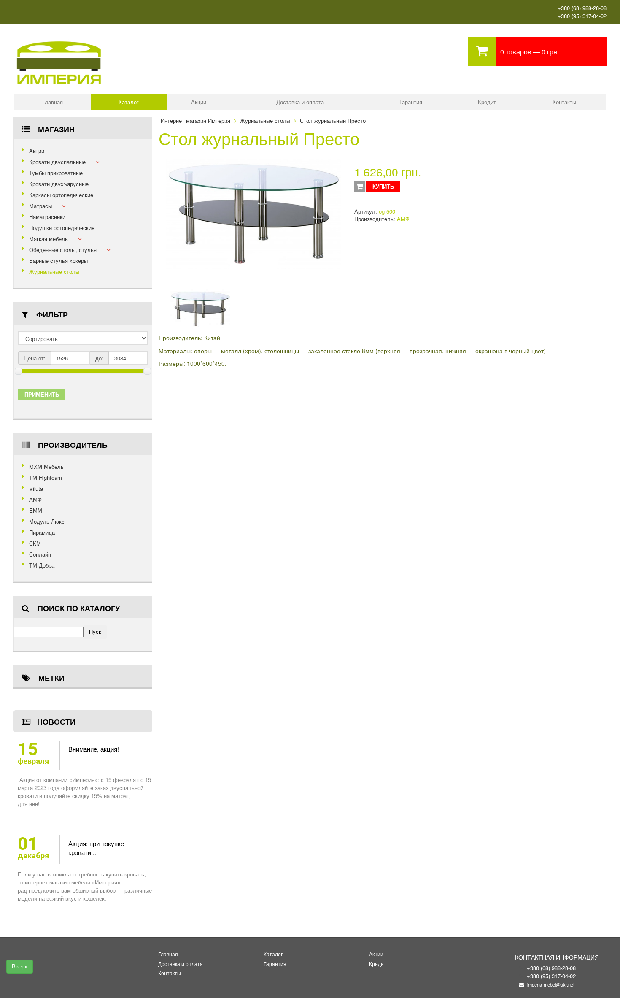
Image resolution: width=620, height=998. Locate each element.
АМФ (35, 499)
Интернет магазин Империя (195, 120)
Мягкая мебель (48, 239)
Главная (52, 102)
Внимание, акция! (93, 748)
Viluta (36, 488)
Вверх (19, 966)
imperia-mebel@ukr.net (550, 984)
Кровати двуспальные (57, 162)
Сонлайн (40, 554)
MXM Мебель (46, 466)
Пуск (95, 631)
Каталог (129, 102)
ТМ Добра (41, 565)
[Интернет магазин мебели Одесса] (59, 40)
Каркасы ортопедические (61, 195)
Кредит (487, 102)
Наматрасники (47, 217)
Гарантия (410, 102)
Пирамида (42, 532)
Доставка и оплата (300, 102)
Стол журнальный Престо (333, 120)
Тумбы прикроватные (56, 173)
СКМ (35, 543)
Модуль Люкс (47, 521)
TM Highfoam (45, 477)
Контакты (564, 102)
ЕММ (35, 510)
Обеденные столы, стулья (63, 250)
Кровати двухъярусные (59, 184)
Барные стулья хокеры (58, 261)
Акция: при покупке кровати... (96, 848)
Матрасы (40, 206)
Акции (198, 102)
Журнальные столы (54, 272)
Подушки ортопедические (61, 228)
